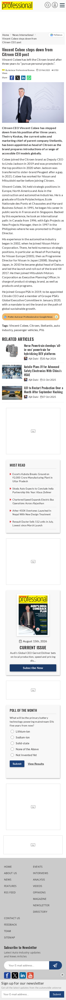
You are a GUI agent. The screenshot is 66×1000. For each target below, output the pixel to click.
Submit (17, 763)
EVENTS (38, 866)
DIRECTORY (40, 911)
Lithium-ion (23, 731)
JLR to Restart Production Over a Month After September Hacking (43, 390)
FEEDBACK (10, 924)
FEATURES (10, 886)
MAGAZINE (40, 899)
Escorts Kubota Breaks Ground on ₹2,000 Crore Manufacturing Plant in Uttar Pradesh (32, 478)
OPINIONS (39, 892)
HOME (8, 866)
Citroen (34, 325)
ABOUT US (10, 873)
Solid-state (22, 743)
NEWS (8, 879)
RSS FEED (10, 892)
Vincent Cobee (18, 325)
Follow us (58, 35)
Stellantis (47, 325)
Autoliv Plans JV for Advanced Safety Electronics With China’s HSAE (42, 371)
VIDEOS (37, 886)
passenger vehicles (26, 330)
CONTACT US (12, 918)
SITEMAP (9, 937)
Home (5, 34)
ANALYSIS (39, 879)
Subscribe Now (33, 667)
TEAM (7, 931)
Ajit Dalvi (33, 358)
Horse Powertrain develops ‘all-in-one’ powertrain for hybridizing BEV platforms (42, 350)
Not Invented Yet (26, 755)
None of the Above (27, 749)
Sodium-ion (23, 737)
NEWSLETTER (41, 905)
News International (22, 34)
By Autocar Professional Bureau (20, 70)
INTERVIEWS (40, 873)
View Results (36, 763)
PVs (41, 330)
